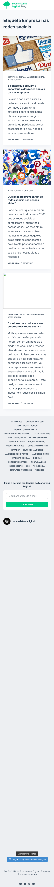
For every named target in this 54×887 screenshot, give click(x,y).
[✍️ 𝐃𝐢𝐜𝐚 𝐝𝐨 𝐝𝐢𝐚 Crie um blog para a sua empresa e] (27, 782)
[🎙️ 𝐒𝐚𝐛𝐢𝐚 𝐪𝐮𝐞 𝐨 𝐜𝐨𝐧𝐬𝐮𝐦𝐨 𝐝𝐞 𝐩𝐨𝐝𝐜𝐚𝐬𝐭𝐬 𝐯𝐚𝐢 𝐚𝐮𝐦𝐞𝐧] (27, 541)
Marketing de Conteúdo (16, 454)
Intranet (15, 450)
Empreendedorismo (16, 438)
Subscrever (27, 504)
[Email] (33, 884)
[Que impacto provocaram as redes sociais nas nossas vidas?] (27, 167)
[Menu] (49, 5)
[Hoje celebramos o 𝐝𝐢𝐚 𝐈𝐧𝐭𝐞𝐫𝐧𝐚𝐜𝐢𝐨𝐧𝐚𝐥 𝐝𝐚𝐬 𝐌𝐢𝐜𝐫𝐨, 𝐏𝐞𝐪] (27, 648)
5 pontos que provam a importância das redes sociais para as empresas (26, 89)
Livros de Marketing (33, 450)
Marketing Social (21, 458)
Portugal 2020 (38, 462)
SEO (28, 466)
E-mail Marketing (41, 434)
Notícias (37, 458)
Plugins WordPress (18, 462)
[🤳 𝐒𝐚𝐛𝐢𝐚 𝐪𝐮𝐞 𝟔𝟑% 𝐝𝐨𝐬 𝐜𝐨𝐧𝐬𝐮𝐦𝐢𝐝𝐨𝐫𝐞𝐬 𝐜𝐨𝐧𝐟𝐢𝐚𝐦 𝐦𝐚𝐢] (27, 568)
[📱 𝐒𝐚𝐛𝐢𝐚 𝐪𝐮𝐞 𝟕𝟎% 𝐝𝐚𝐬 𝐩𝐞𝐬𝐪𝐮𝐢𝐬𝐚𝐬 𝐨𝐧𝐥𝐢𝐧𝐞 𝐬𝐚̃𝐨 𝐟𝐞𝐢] (27, 622)
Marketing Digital (35, 77)
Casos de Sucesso (34, 422)
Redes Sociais (14, 80)
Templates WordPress (21, 470)
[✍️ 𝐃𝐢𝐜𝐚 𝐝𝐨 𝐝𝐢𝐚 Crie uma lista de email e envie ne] (27, 755)
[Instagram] (20, 884)
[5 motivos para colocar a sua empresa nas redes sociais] (27, 291)
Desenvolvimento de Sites (16, 434)
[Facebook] (25, 884)
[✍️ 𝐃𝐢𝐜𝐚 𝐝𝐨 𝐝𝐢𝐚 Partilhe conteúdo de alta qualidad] (27, 836)
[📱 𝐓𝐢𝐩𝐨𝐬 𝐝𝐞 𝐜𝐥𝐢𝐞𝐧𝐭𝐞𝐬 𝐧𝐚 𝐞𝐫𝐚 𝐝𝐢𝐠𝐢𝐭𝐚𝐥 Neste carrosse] (27, 675)
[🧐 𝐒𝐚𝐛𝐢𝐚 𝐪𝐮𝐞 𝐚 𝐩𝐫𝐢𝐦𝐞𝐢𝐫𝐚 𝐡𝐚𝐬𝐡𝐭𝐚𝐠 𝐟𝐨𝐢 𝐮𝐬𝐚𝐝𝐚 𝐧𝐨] (27, 729)
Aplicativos (16, 422)
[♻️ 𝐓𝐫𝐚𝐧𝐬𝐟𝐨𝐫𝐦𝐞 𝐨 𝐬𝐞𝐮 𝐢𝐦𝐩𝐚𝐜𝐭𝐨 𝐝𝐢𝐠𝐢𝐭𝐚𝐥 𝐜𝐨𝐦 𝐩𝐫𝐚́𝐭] (27, 702)
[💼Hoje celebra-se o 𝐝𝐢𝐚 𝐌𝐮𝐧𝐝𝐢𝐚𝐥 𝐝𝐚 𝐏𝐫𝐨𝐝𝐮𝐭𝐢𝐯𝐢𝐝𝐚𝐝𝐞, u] (27, 809)
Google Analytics (15, 446)
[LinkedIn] (29, 884)
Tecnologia (27, 191)
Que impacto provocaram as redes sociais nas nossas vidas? (25, 200)
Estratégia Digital (17, 77)
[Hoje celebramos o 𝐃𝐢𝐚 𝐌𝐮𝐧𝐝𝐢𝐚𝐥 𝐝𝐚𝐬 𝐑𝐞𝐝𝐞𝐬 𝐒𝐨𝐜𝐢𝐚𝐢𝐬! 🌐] (27, 595)
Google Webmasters (38, 446)
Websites (39, 470)
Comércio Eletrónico (27, 426)
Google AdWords (36, 442)
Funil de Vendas (17, 442)
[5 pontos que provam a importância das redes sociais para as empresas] (27, 53)
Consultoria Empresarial (27, 430)
